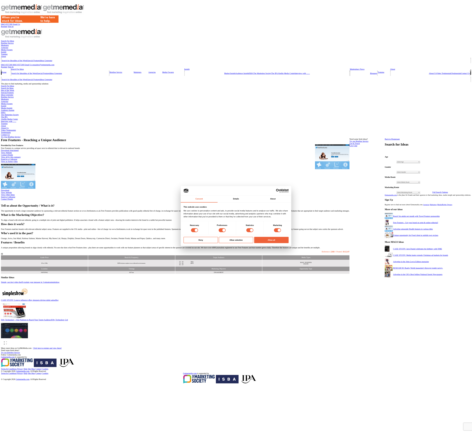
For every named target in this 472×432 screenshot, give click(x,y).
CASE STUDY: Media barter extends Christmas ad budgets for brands (420, 255)
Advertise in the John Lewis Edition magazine (411, 262)
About (3, 56)
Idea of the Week (20, 61)
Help (25, 369)
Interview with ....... (302, 73)
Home (4, 72)
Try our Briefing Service (10, 353)
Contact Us (465, 73)
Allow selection (236, 240)
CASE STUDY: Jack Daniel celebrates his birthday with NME (417, 249)
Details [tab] (236, 199)
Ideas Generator (46, 61)
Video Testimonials (443, 73)
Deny (201, 240)
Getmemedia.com (391, 195)
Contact (38, 369)
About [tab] (273, 199)
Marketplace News (357, 69)
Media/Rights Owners (444, 204)
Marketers (5, 45)
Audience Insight (242, 73)
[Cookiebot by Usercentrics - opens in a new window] (278, 191)
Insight (3, 52)
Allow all (271, 240)
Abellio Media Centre (286, 73)
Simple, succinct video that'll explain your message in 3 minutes (30, 282)
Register (4, 67)
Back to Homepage (392, 139)
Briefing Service (7, 43)
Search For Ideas (7, 41)
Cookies (45, 369)
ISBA (251, 73)
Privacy (20, 369)
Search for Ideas (8, 61)
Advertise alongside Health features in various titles (413, 229)
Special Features (33, 61)
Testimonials (456, 73)
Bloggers (373, 73)
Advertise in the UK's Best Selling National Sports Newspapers (417, 274)
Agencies (4, 48)
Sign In (11, 67)
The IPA (274, 73)
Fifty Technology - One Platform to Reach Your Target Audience (34, 320)
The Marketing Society (262, 73)
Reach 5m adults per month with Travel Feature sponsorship (416, 216)
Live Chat (353, 146)
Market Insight (230, 73)
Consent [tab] (199, 199)
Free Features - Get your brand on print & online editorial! (415, 223)
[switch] (222, 230)
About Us (432, 73)
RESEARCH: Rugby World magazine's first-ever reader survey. (418, 268)
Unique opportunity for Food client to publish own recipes (415, 235)
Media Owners (7, 50)
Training (4, 54)
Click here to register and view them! (47, 348)
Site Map (31, 369)
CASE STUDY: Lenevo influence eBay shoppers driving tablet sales (30, 300)
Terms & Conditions (9, 369)
